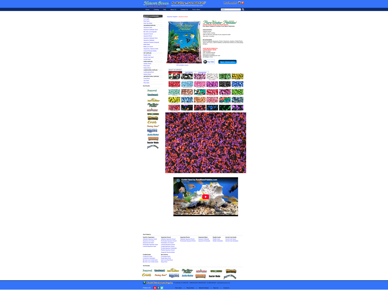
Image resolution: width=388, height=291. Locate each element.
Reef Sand (146, 21)
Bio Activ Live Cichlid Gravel (150, 262)
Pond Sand (146, 65)
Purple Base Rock (166, 258)
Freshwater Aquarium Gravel (169, 241)
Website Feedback (204, 287)
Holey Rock (164, 262)
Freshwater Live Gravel (167, 242)
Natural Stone (147, 74)
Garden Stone (147, 63)
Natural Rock (147, 68)
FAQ (164, 9)
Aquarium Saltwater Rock (150, 38)
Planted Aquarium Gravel (168, 250)
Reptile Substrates (218, 241)
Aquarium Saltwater (148, 40)
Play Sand (146, 82)
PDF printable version (182, 65)
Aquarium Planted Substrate (151, 42)
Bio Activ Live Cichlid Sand (150, 260)
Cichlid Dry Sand (147, 256)
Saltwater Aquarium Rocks (187, 239)
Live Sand (146, 19)
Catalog (156, 9)
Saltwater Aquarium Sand (150, 239)
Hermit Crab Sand (148, 57)
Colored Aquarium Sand (149, 246)
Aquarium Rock (147, 36)
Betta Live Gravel (148, 46)
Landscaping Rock (148, 72)
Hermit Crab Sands (230, 239)
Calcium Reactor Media (150, 51)
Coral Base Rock (165, 256)
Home (147, 9)
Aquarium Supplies (172, 16)
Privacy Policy (190, 287)
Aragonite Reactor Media (168, 252)
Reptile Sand (147, 55)
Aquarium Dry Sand (148, 242)
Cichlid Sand (147, 59)
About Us (173, 9)
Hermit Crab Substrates (231, 241)
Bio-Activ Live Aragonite (150, 31)
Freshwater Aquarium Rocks (188, 241)
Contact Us (184, 9)
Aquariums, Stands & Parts (150, 48)
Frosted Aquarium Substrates (169, 248)
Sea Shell (146, 80)
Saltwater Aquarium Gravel (168, 239)
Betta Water (146, 44)
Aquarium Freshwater (204, 241)
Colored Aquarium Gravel (168, 244)
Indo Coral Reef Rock (167, 260)
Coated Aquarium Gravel (167, 246)
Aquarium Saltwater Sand (150, 29)
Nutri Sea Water (147, 23)
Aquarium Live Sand (148, 241)
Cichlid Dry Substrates (149, 258)
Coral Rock (146, 78)
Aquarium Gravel (148, 34)
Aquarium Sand (147, 27)
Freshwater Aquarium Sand (150, 244)
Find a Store (196, 9)
